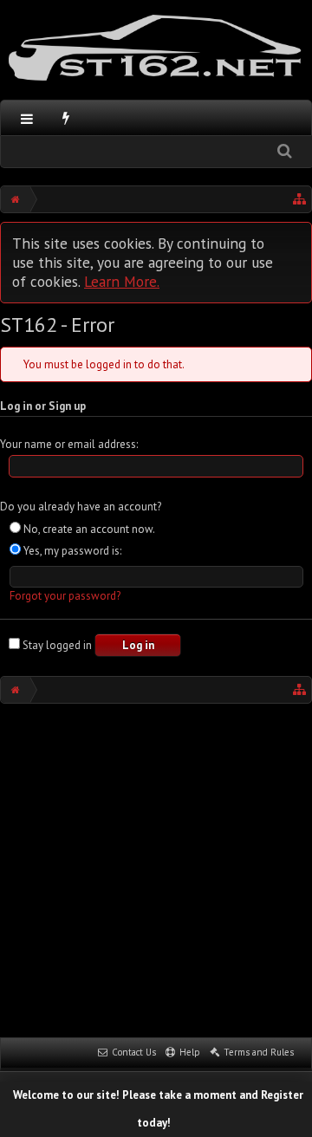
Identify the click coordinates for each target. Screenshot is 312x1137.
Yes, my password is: (71, 550)
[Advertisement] (156, 868)
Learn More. (121, 281)
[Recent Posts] (66, 118)
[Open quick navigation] (300, 199)
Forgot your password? (65, 595)
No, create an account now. (88, 529)
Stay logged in (56, 645)
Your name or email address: (69, 444)
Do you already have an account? (80, 506)
